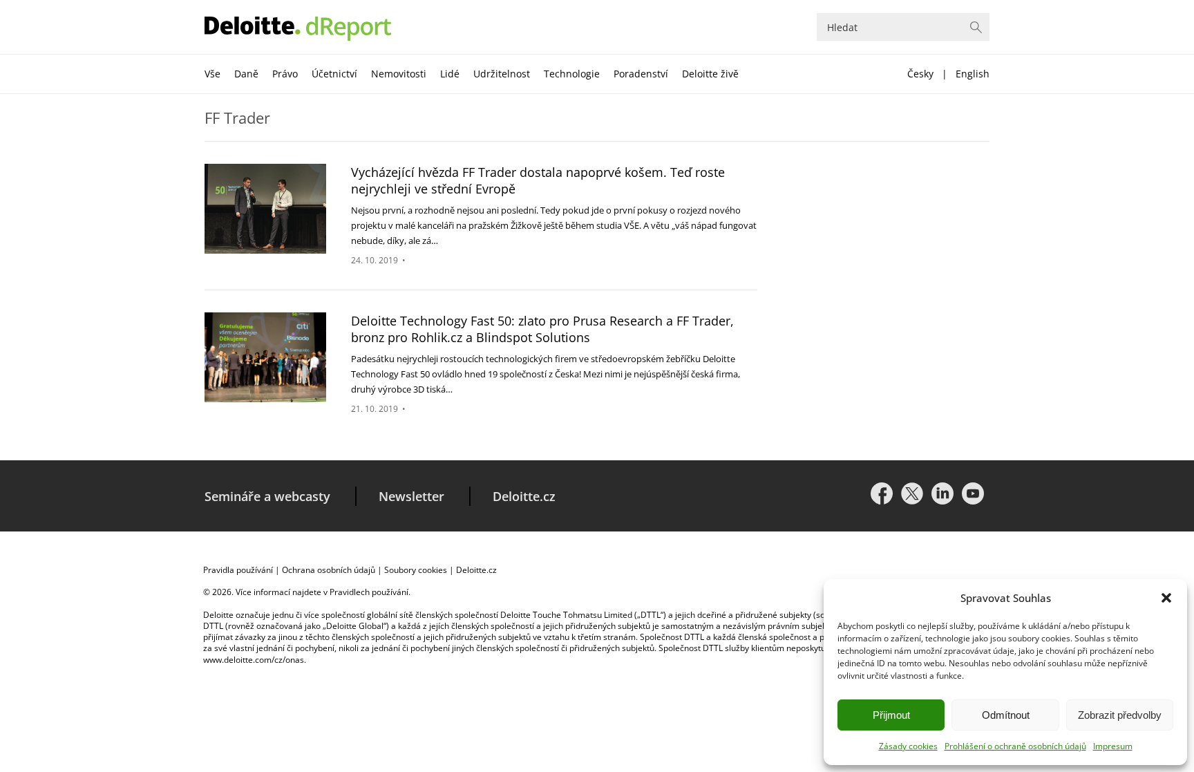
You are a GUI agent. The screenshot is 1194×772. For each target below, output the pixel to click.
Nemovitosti (398, 73)
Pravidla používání (238, 570)
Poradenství (641, 73)
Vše (212, 73)
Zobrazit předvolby (1120, 715)
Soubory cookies (415, 570)
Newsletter (411, 496)
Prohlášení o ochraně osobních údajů (1015, 746)
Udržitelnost (501, 73)
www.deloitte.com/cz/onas (253, 660)
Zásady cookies (908, 746)
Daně (246, 73)
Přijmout (891, 715)
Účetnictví (334, 73)
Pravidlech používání (369, 592)
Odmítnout (1006, 715)
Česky (920, 73)
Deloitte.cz (524, 496)
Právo (285, 73)
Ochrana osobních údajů (328, 570)
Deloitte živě (710, 73)
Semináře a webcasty (267, 496)
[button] (1166, 598)
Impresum (1113, 746)
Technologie (572, 73)
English (972, 73)
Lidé (449, 73)
